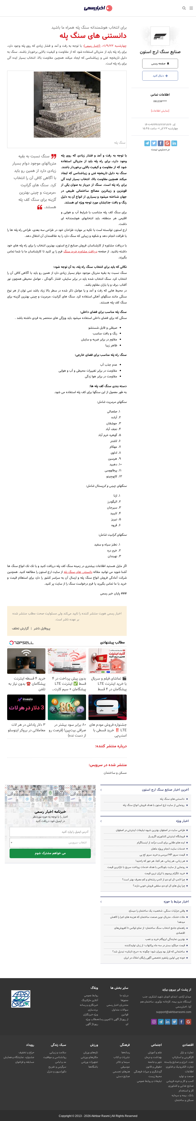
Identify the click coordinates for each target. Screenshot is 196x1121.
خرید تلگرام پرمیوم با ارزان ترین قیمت (165, 873)
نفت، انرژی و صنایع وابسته (179, 1062)
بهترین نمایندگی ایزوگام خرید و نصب (165, 939)
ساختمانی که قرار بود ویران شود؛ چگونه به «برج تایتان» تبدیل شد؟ (148, 952)
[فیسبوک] (181, 1022)
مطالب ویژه (92, 1019)
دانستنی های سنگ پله (78, 572)
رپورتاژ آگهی (92, 1024)
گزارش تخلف (21, 628)
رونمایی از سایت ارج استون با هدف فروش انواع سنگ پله (153, 805)
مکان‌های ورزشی (89, 1057)
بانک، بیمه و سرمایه (183, 1095)
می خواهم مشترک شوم (50, 853)
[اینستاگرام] (154, 1022)
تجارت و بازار (187, 1052)
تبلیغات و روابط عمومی (149, 1081)
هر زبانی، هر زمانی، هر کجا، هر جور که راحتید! (160, 861)
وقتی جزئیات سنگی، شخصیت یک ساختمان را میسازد (157, 911)
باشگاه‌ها (93, 1067)
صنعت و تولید (186, 1076)
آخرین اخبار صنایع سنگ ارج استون (165, 790)
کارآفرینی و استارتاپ (183, 1057)
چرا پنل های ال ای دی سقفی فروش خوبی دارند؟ (159, 886)
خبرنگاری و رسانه (89, 1005)
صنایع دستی (123, 1076)
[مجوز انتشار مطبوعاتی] (20, 999)
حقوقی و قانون (154, 1067)
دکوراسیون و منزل (56, 1071)
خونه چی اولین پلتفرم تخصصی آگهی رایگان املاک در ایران (154, 958)
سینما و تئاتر (123, 1062)
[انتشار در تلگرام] (147, 143)
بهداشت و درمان (153, 1057)
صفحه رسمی (158, 64)
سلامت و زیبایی (57, 1052)
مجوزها (124, 1000)
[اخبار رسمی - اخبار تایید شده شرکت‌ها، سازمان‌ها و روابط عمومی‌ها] (98, 8)
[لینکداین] (167, 1022)
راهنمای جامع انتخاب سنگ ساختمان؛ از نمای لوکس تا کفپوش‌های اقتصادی (149, 930)
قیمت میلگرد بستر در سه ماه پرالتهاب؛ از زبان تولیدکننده (155, 945)
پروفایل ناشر (41, 628)
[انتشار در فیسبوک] (160, 143)
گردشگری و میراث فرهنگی (148, 1071)
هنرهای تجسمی (121, 1071)
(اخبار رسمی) (92, 46)
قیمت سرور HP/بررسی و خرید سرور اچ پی (162, 855)
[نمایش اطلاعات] (160, 111)
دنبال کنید (159, 76)
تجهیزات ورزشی (89, 1062)
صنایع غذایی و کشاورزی (181, 1086)
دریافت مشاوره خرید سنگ (80, 251)
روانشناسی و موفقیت (54, 1057)
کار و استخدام (186, 1091)
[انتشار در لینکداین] (174, 143)
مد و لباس (60, 1062)
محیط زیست (155, 1076)
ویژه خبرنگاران (90, 1014)
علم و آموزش (155, 1052)
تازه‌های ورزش (90, 1052)
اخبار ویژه (182, 821)
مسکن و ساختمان (115, 773)
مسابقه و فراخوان (24, 1062)
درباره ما (124, 995)
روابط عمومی (91, 995)
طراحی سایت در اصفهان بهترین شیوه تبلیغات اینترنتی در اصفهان (150, 830)
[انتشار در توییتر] (154, 143)
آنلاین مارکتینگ (90, 1000)
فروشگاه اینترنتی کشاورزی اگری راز (166, 836)
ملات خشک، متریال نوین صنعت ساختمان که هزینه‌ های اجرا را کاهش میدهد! (147, 919)
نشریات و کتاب (122, 1057)
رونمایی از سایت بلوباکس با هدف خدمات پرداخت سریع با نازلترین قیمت (146, 867)
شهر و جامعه (155, 1062)
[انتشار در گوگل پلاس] (167, 143)
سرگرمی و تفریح (57, 1067)
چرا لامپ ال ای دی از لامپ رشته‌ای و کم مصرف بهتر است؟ (153, 879)
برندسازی (93, 1010)
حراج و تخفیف (26, 1052)
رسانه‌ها (125, 1052)
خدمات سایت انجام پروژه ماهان (168, 849)
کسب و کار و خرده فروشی (180, 1081)
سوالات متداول (120, 1010)
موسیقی (125, 1067)
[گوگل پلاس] (188, 1022)
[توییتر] (174, 1022)
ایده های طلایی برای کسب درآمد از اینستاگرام (161, 843)
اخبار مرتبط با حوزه (176, 901)
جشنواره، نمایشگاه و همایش (19, 1057)
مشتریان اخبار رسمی (117, 1005)
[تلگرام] (161, 1022)
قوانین (124, 1014)
